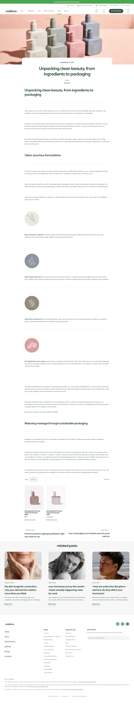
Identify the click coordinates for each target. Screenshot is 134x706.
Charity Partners (48, 672)
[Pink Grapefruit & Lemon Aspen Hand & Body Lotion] (34, 497)
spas (7, 637)
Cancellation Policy (70, 639)
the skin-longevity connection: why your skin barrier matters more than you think (21, 590)
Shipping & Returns (70, 636)
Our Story (46, 633)
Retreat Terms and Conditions (73, 649)
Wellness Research (48, 639)
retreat (8, 656)
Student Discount (69, 656)
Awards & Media (48, 669)
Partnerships (47, 666)
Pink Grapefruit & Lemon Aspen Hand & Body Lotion (32, 512)
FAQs (66, 643)
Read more (8, 604)
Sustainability (47, 662)
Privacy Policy (69, 653)
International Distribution (50, 659)
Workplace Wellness (49, 646)
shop (7, 632)
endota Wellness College (50, 656)
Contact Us (68, 633)
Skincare (33, 479)
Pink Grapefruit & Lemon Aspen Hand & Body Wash (54, 512)
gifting (8, 646)
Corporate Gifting (48, 649)
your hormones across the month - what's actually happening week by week (66, 590)
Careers (46, 643)
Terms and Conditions (71, 646)
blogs (7, 651)
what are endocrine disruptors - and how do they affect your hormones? (109, 590)
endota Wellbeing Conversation (52, 636)
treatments (10, 642)
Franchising (47, 653)
